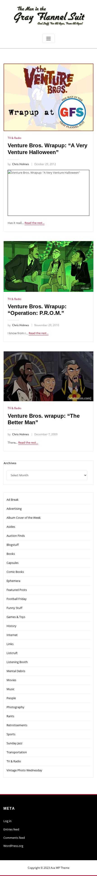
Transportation (17, 752)
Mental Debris (16, 671)
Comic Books (15, 572)
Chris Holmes (18, 164)
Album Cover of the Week (24, 518)
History (11, 626)
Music (10, 689)
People (11, 698)
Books (11, 554)
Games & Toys (16, 617)
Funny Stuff (14, 608)
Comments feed (14, 838)
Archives (10, 463)
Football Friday (17, 599)
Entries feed (11, 829)
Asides (11, 527)
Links (10, 644)
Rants (10, 716)
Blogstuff (13, 545)
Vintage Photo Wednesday (24, 770)
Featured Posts (17, 590)
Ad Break (12, 500)
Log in (7, 821)
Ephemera (13, 581)
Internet (12, 635)
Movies (11, 680)
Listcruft (12, 653)
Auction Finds (16, 536)
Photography (15, 707)
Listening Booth (17, 662)
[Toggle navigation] (48, 38)
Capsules (12, 563)
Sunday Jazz (14, 743)
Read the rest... (34, 223)
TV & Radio (14, 138)
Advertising (14, 509)
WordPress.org (13, 846)
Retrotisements (17, 725)
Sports (11, 734)
